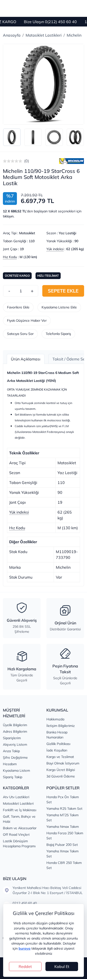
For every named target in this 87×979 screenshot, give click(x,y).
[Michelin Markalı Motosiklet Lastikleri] (71, 161)
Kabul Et (61, 966)
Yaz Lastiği (67, 233)
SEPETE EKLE (63, 291)
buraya (24, 948)
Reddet (25, 966)
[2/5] (7, 161)
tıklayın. (8, 216)
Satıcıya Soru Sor (20, 334)
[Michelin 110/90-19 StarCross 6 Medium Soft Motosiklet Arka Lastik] (43, 84)
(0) (26, 161)
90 (76, 241)
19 (22, 249)
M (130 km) (28, 257)
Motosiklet (27, 233)
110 (32, 241)
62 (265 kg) (75, 249)
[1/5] (5, 161)
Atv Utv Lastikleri (16, 797)
